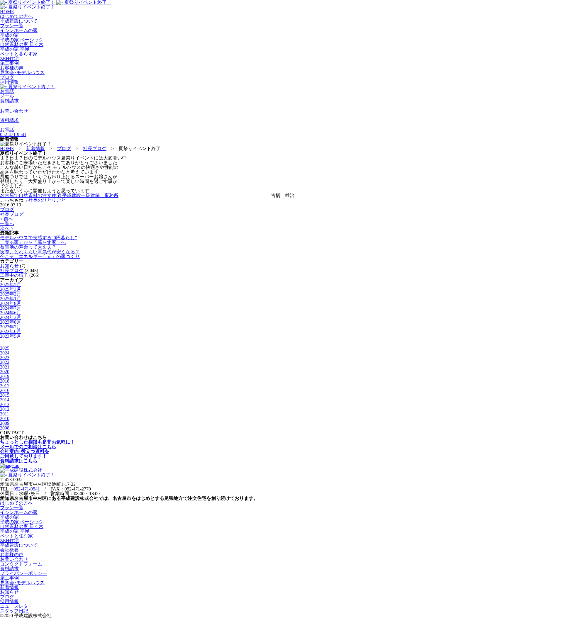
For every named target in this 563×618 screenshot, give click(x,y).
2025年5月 (10, 284)
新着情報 (9, 587)
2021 (4, 366)
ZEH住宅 (9, 58)
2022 (4, 362)
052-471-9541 (26, 488)
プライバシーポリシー (23, 573)
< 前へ (6, 218)
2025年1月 (10, 298)
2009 (4, 423)
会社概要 (9, 549)
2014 (4, 399)
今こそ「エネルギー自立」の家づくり (40, 256)
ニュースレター (16, 606)
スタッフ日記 (14, 610)
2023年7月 (10, 326)
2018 (4, 380)
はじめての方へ (16, 16)
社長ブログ (11, 214)
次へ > (6, 228)
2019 (4, 376)
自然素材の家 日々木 (21, 44)
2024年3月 (10, 317)
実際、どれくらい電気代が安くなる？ (40, 251)
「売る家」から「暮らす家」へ (33, 242)
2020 (4, 371)
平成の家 (9, 35)
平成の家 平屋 (14, 49)
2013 (4, 404)
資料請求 (9, 568)
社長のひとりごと (47, 200)
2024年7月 (10, 307)
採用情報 (9, 81)
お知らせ (9, 265)
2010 (4, 418)
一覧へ (7, 223)
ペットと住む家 (16, 535)
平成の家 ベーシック (21, 39)
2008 (4, 427)
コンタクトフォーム (21, 563)
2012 (4, 409)
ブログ (7, 77)
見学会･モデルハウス (22, 72)
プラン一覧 (11, 25)
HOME (7, 11)
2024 (4, 352)
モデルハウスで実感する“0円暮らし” (38, 237)
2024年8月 (10, 303)
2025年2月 (10, 293)
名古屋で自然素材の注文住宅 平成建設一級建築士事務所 (59, 195)
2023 (4, 357)
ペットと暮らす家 (19, 53)
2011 (4, 413)
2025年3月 (10, 289)
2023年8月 (10, 322)
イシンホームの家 (19, 30)
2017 (4, 385)
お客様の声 (11, 67)
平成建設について (19, 20)
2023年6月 (10, 331)
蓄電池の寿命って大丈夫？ (28, 247)
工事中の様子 (14, 275)
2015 (4, 395)
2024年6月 (10, 312)
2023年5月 (10, 336)
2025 (4, 348)
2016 (4, 390)
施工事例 (9, 63)
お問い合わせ (14, 559)
